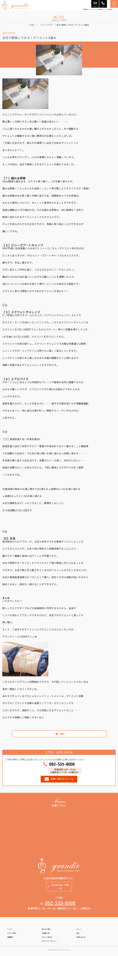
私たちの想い (46, 929)
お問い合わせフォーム (61, 778)
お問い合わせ (80, 937)
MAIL (95, 6)
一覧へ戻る (59, 733)
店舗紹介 (10, 937)
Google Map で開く (60, 884)
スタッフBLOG (47, 937)
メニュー (79, 929)
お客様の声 (45, 933)
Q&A (77, 933)
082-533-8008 (62, 764)
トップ (9, 929)
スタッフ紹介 (11, 933)
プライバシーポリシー (49, 941)
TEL (103, 6)
